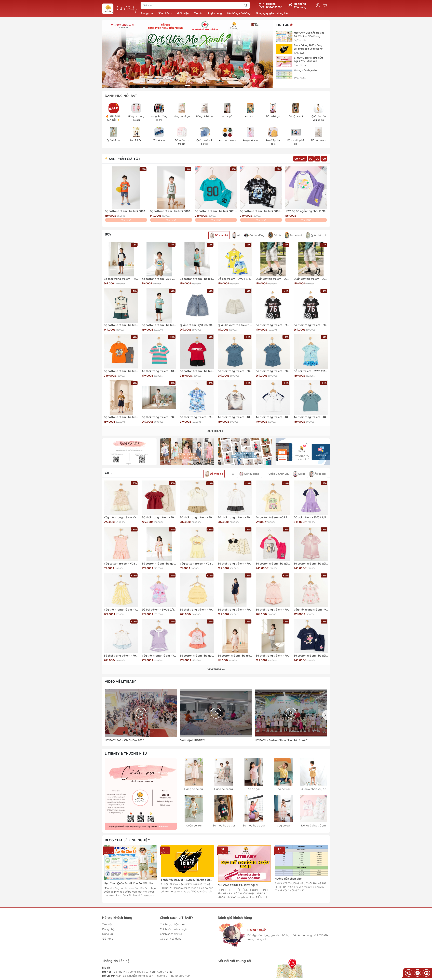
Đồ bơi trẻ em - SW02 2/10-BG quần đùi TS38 (159, 609)
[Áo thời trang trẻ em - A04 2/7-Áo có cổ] (311, 397)
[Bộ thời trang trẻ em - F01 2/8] (197, 590)
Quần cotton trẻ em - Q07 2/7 (311, 278)
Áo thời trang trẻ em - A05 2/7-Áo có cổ (273, 417)
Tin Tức (282, 25)
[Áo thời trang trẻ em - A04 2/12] (235, 397)
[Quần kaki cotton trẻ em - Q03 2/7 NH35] (235, 305)
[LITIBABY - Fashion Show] (291, 713)
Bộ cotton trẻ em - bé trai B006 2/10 (121, 417)
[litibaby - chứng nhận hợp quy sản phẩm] (303, 451)
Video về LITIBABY (120, 681)
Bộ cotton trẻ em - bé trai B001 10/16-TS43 (197, 371)
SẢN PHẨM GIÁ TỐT (124, 159)
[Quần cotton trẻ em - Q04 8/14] (273, 259)
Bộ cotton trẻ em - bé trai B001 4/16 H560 (261, 211)
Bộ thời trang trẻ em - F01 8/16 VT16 (235, 371)
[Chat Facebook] (417, 973)
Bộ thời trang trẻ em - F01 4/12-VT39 (235, 517)
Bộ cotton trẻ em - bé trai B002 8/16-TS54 (197, 278)
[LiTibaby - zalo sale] (141, 794)
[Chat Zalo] (426, 973)
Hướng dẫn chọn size (305, 70)
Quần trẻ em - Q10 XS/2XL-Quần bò (197, 325)
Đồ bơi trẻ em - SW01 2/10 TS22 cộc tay (311, 371)
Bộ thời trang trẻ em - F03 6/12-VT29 (159, 517)
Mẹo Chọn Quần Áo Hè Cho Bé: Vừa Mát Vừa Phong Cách (309, 34)
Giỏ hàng (107, 938)
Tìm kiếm (108, 924)
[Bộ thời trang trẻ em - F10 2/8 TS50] (273, 305)
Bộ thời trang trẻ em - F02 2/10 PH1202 (159, 417)
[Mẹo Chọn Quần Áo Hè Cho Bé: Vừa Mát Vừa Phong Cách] (284, 36)
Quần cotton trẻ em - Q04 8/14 (273, 278)
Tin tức (198, 13)
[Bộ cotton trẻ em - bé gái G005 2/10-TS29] (197, 636)
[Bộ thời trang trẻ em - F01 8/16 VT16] (235, 351)
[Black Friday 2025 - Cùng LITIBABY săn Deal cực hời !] (284, 49)
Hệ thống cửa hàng (239, 13)
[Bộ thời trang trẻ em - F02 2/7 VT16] (273, 351)
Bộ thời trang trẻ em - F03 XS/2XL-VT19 (235, 609)
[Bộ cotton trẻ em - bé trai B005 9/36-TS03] (235, 636)
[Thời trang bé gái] (187, 451)
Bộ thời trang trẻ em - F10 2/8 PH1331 (197, 417)
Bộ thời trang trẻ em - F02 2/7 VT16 (273, 371)
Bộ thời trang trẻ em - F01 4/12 (197, 517)
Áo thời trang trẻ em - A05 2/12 (159, 371)
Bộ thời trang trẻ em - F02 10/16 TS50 (311, 325)
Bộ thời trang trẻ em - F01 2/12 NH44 (121, 655)
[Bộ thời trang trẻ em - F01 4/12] (197, 497)
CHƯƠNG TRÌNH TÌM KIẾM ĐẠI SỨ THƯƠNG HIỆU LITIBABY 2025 (308, 59)
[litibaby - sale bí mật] (129, 451)
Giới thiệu (183, 13)
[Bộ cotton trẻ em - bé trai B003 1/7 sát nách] (121, 305)
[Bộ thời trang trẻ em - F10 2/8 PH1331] (197, 397)
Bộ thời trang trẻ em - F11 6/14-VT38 (121, 278)
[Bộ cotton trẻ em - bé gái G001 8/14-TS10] (311, 636)
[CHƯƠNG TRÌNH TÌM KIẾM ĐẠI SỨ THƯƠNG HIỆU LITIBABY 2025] (284, 61)
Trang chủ (147, 13)
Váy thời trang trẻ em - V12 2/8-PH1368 (121, 517)
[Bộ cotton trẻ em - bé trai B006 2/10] (121, 397)
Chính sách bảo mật (172, 924)
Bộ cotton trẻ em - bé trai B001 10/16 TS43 (121, 371)
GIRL (108, 473)
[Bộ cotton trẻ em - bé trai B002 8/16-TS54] (197, 259)
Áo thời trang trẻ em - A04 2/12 (235, 417)
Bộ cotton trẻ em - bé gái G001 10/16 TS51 (273, 563)
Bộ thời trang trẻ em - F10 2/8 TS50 (273, 325)
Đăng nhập (109, 929)
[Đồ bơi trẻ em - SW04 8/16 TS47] (311, 497)
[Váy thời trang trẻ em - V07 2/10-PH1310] (311, 590)
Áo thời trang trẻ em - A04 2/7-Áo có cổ (311, 417)
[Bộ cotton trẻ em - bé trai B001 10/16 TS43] (121, 351)
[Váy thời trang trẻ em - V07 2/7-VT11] (159, 636)
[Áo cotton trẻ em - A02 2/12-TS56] (159, 259)
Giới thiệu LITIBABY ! (192, 740)
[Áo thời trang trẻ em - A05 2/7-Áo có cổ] (273, 397)
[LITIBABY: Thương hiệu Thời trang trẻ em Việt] (119, 9)
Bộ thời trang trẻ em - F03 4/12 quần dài (273, 655)
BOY (108, 234)
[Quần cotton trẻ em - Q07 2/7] (311, 259)
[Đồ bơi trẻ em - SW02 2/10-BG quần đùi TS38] (159, 590)
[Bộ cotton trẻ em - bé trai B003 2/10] (126, 187)
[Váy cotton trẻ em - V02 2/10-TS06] (121, 544)
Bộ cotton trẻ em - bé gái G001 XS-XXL (311, 563)
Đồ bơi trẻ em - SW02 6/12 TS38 (235, 278)
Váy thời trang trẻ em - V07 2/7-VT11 (159, 655)
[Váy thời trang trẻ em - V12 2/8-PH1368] (121, 497)
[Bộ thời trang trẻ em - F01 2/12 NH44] (121, 636)
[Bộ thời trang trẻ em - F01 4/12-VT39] (235, 497)
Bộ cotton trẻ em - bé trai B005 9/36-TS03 (235, 655)
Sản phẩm (164, 13)
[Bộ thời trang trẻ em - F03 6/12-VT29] (159, 497)
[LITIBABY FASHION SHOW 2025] (141, 713)
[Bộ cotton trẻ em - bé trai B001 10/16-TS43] (197, 351)
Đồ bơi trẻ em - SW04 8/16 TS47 (311, 517)
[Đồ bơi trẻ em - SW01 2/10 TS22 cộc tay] (311, 351)
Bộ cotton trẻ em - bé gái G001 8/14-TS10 (311, 655)
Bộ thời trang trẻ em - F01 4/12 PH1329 (273, 609)
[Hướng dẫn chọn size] (284, 74)
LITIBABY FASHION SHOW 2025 (124, 740)
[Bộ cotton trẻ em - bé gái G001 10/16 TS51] (273, 544)
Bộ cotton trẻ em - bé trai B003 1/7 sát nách (121, 325)
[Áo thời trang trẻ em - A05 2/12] (159, 351)
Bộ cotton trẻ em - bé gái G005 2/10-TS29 (197, 655)
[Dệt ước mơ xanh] (187, 54)
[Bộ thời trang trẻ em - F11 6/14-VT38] (121, 259)
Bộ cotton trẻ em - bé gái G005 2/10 (159, 563)
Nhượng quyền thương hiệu (272, 13)
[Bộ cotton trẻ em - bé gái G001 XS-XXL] (311, 544)
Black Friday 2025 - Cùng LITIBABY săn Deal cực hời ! (309, 47)
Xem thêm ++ (216, 431)
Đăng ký (107, 934)
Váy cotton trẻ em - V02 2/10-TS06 (121, 563)
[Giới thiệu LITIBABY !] (216, 713)
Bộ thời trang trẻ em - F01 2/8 (197, 609)
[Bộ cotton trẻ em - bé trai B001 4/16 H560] (261, 187)
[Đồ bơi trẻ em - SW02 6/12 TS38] (235, 259)
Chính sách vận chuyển (174, 929)
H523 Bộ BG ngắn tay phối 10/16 (305, 211)
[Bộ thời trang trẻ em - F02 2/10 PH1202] (159, 397)
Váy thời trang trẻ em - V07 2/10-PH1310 (311, 609)
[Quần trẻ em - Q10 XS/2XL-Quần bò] (197, 305)
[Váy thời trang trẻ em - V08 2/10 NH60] (121, 590)
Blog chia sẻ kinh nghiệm (127, 840)
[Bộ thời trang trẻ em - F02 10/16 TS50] (311, 305)
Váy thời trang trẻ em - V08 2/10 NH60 (121, 609)
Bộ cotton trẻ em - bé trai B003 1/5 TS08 (171, 211)
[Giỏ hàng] (325, 5)
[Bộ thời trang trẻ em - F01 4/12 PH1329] (273, 590)
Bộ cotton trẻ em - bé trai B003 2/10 (126, 211)
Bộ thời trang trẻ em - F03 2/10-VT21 (235, 563)
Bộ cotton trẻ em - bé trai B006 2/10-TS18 (159, 325)
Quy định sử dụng (171, 938)
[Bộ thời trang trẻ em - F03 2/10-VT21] (235, 544)
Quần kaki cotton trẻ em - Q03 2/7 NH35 (235, 325)
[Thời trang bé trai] (245, 451)
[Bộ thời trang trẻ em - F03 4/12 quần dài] (273, 636)
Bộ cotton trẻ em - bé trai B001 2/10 (216, 211)
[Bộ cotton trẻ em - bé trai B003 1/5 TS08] (171, 187)
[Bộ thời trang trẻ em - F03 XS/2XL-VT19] (235, 590)
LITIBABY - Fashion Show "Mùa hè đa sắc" (281, 740)
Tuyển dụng (215, 13)
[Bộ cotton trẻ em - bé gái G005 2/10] (159, 544)
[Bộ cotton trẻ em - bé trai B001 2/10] (216, 187)
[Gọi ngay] (408, 973)
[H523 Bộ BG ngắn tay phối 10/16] (306, 187)
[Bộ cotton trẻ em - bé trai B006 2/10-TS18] (159, 305)
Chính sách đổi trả (171, 934)
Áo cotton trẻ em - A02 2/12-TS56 (159, 278)
